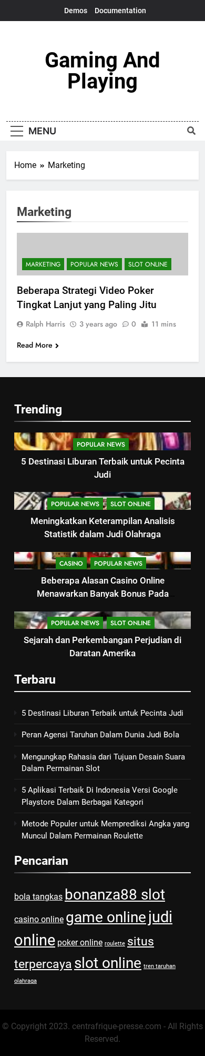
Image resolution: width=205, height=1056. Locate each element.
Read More (35, 345)
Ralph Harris (45, 324)
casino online (39, 919)
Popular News (94, 264)
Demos (75, 10)
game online (106, 917)
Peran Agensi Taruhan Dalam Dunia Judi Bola (100, 734)
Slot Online (148, 264)
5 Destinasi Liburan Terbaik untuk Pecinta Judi (102, 713)
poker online (79, 942)
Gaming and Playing (102, 71)
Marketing (43, 264)
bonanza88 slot (115, 894)
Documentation (120, 10)
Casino (71, 563)
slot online (107, 963)
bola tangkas (38, 897)
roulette (115, 943)
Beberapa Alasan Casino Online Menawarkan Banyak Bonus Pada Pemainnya (103, 594)
